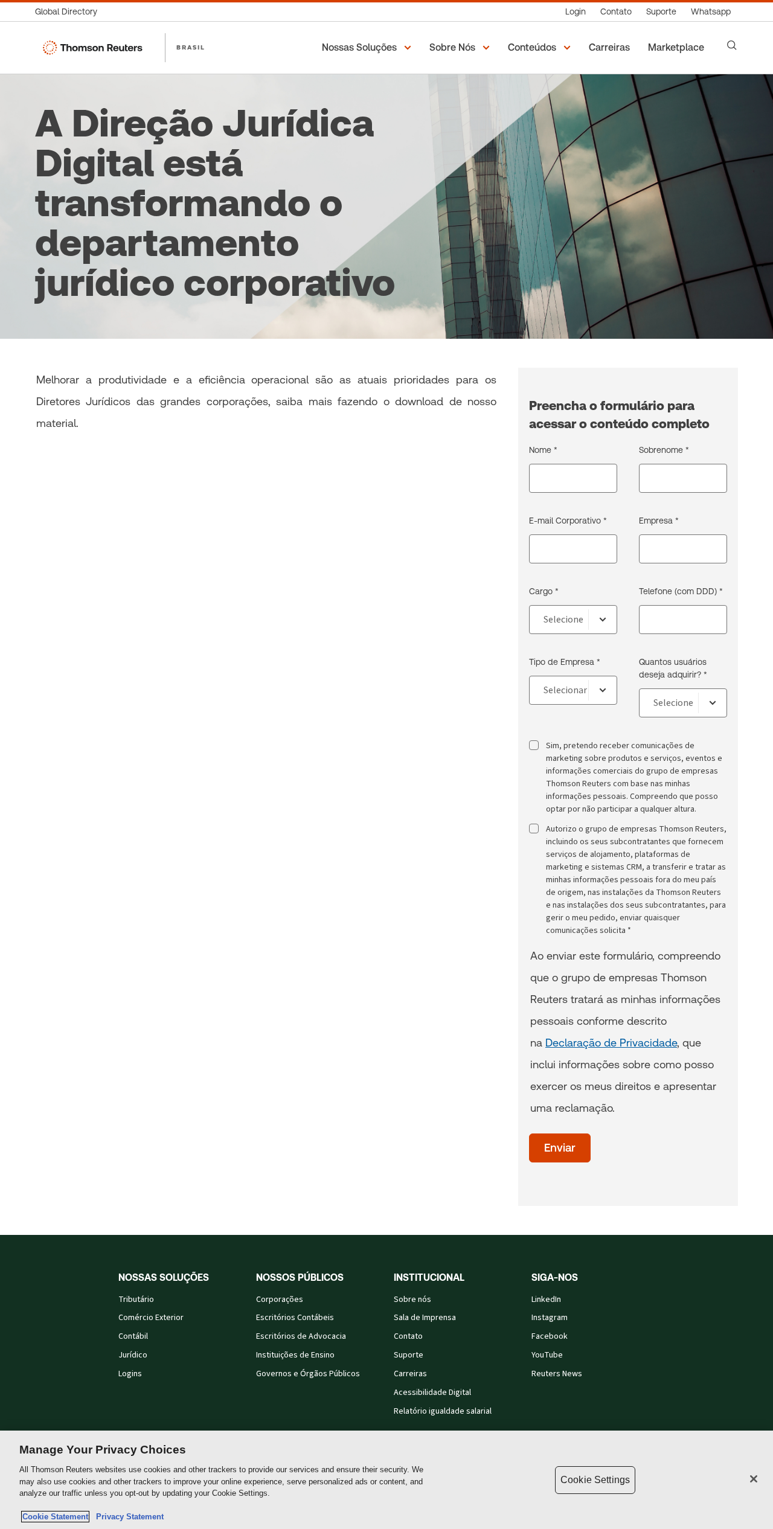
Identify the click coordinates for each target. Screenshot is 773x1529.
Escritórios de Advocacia (301, 1336)
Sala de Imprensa (425, 1317)
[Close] (753, 1479)
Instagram (549, 1317)
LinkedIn (546, 1299)
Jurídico (132, 1355)
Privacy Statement (127, 1516)
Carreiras (410, 1373)
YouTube (547, 1355)
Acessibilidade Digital (432, 1392)
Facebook (549, 1336)
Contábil (133, 1336)
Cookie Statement (55, 1516)
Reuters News (556, 1373)
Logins (130, 1373)
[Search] (732, 45)
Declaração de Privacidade (611, 1042)
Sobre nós (412, 1299)
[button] (368, 48)
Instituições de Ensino (295, 1355)
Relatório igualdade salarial (443, 1411)
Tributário (136, 1299)
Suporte (408, 1355)
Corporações (279, 1299)
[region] (386, 1480)
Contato (408, 1336)
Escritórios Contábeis (295, 1317)
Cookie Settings (595, 1480)
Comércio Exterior (151, 1317)
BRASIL (190, 47)
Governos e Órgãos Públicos (308, 1373)
